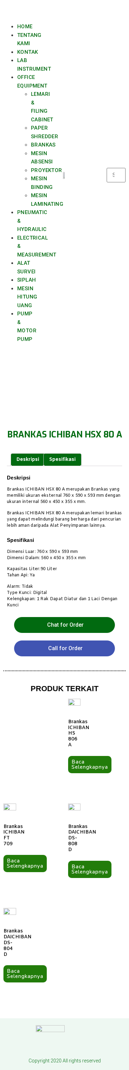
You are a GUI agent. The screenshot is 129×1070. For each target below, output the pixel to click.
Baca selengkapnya (90, 764)
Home (25, 26)
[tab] (28, 459)
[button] (12, 11)
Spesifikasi (62, 459)
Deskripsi (28, 459)
